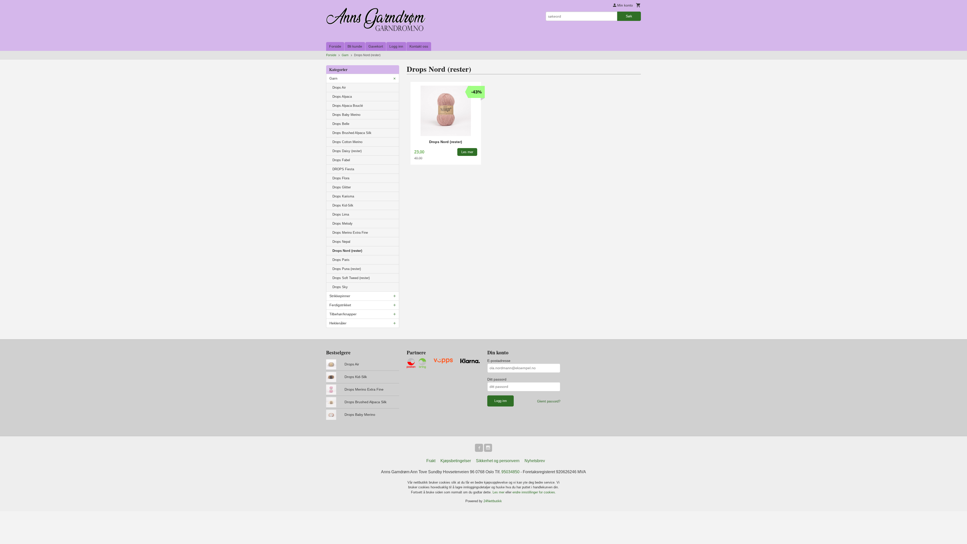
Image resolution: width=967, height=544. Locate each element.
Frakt (430, 461)
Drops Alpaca (342, 96)
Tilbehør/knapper (343, 314)
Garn (333, 78)
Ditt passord (496, 379)
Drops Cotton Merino (347, 142)
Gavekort (375, 46)
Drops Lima (340, 214)
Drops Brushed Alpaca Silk (351, 133)
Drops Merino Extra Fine (350, 232)
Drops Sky (340, 287)
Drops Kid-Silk (342, 205)
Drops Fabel (341, 160)
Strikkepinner (339, 296)
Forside (335, 46)
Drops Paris (341, 260)
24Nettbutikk (493, 501)
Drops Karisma (343, 196)
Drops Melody (342, 223)
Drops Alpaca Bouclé (347, 106)
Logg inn (396, 46)
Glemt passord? (548, 401)
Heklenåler (338, 323)
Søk (629, 16)
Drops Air (339, 87)
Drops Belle (340, 124)
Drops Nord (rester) (347, 251)
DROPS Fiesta (343, 169)
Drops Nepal (341, 242)
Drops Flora (340, 178)
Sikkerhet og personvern (498, 461)
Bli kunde (355, 46)
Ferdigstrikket (340, 305)
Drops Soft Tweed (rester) (351, 278)
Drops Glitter (341, 187)
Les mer (499, 492)
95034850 (510, 472)
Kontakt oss (418, 46)
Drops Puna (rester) (346, 269)
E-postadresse (498, 361)
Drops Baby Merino (346, 115)
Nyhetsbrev (535, 461)
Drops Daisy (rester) (347, 151)
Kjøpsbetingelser (455, 461)
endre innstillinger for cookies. (534, 492)
